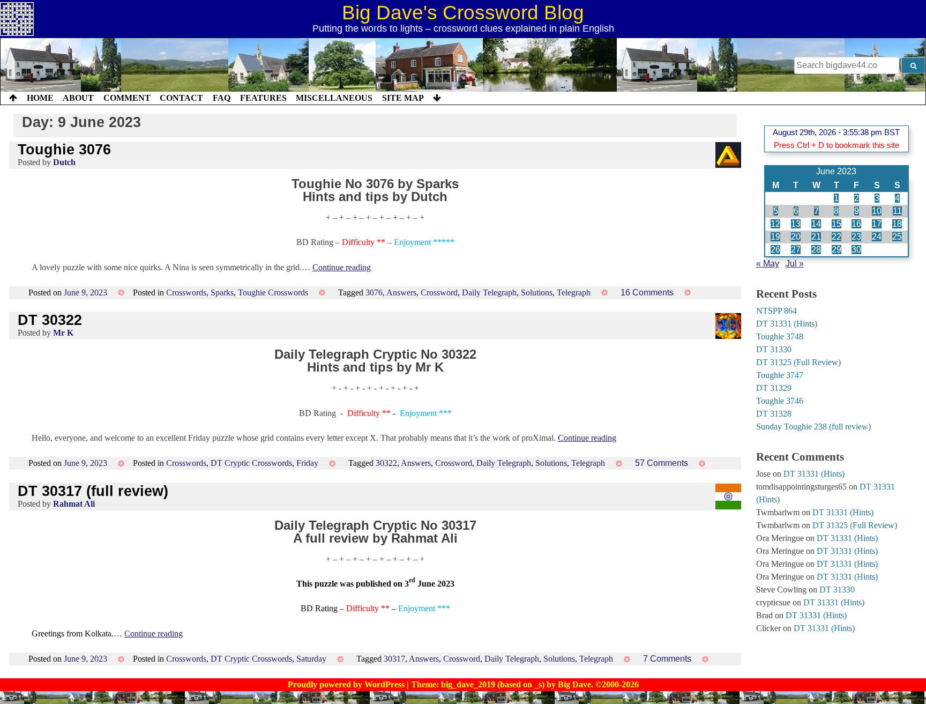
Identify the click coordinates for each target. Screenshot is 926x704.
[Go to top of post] (13, 98)
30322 (386, 463)
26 (775, 249)
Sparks (222, 292)
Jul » (795, 263)
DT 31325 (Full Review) (798, 362)
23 (856, 236)
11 (897, 211)
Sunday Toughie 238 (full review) (813, 426)
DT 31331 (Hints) (786, 323)
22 (836, 236)
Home (40, 97)
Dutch (64, 162)
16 (856, 223)
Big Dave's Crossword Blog (463, 13)
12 (775, 223)
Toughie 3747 (779, 375)
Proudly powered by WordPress (347, 684)
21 (816, 236)
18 (897, 223)
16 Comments (647, 292)
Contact (181, 97)
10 (877, 211)
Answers (401, 292)
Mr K (63, 332)
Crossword (439, 292)
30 (856, 249)
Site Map (403, 97)
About (78, 97)
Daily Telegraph (489, 292)
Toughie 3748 (779, 336)
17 (877, 223)
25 (897, 236)
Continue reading (341, 267)
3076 (374, 292)
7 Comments (667, 658)
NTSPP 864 (776, 310)
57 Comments (661, 463)
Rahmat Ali (74, 503)
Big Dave (574, 684)
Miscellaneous (334, 97)
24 (877, 236)
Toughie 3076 (64, 149)
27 (796, 249)
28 (816, 249)
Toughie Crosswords (273, 292)
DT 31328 (773, 413)
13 (796, 223)
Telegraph (574, 292)
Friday (307, 463)
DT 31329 (773, 387)
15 (836, 223)
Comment (127, 97)
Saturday (311, 658)
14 (816, 223)
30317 (394, 658)
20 (796, 236)
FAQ (221, 97)
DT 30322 (50, 320)
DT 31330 (773, 349)
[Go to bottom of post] (437, 98)
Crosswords (186, 292)
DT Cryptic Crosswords (251, 463)
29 (836, 249)
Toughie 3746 (779, 400)
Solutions (536, 292)
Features (263, 97)
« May (767, 263)
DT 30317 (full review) (93, 491)
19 (775, 236)
